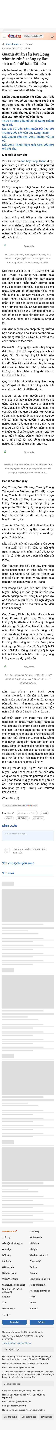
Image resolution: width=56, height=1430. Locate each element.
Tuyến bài (14, 1322)
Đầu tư (29, 44)
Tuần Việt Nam (10, 1279)
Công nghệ (35, 1261)
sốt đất (9, 818)
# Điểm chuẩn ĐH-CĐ (33, 36)
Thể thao (34, 1243)
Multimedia (8, 1308)
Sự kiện (41, 1322)
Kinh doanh (12, 44)
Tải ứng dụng (10, 1417)
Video (33, 1302)
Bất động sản (9, 1273)
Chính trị (34, 1231)
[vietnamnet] (14, 37)
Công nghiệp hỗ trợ (40, 1279)
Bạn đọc (34, 1273)
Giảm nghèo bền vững (13, 1285)
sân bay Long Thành (34, 161)
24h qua (6, 1314)
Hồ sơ (33, 1296)
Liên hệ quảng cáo (13, 1383)
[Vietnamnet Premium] (9, 1232)
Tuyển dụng (46, 1417)
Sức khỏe (6, 1261)
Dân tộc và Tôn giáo (12, 1243)
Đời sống (7, 1255)
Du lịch (33, 1267)
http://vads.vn (18, 1405)
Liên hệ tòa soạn (11, 1349)
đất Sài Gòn (23, 818)
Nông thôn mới (38, 1285)
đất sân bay (38, 818)
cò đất (44, 813)
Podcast (34, 1308)
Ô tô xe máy (8, 1267)
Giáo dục (6, 1249)
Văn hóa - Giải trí (39, 1255)
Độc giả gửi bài (29, 1417)
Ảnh (4, 1302)
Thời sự (6, 1237)
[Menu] (4, 36)
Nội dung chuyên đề (40, 1290)
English (6, 1296)
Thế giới (34, 1249)
